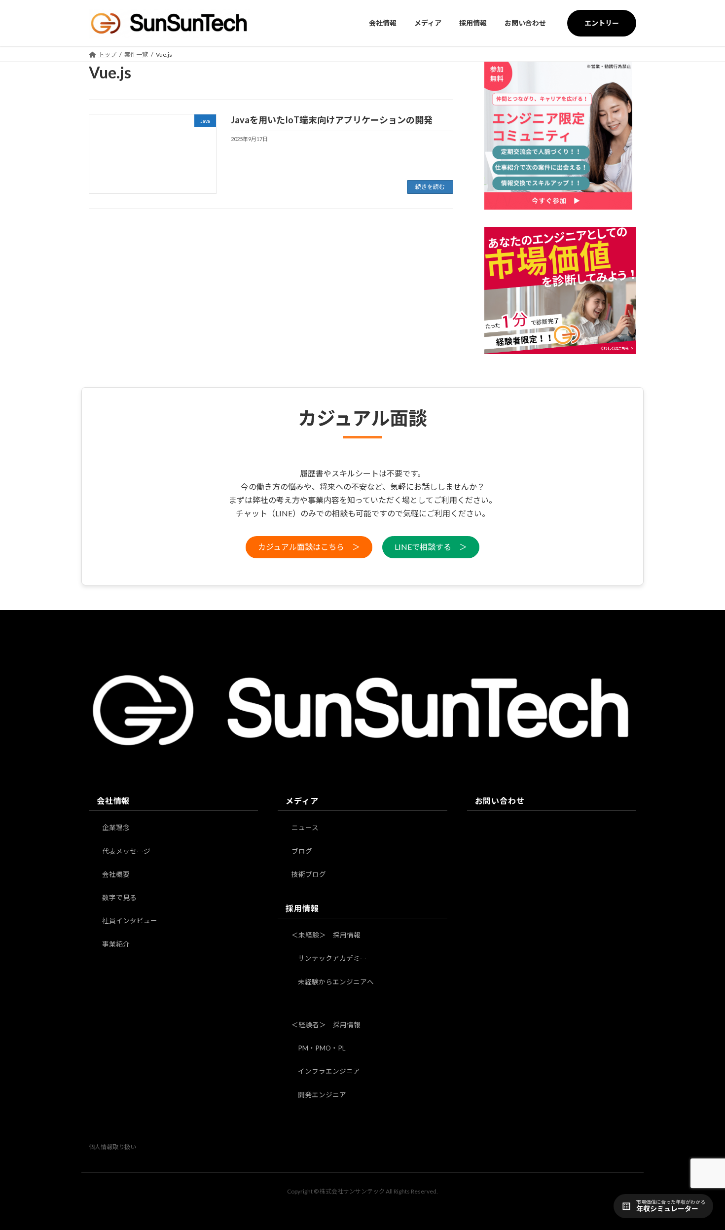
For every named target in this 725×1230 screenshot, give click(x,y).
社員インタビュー (129, 921)
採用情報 (302, 908)
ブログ (301, 851)
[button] (309, 547)
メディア (302, 800)
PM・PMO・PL (322, 1048)
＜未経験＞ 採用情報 (326, 935)
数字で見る (119, 898)
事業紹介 (116, 944)
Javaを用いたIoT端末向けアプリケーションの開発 (332, 119)
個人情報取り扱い (112, 1147)
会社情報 (113, 800)
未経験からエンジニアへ (336, 982)
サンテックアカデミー (332, 959)
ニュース (305, 828)
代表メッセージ (126, 851)
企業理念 (116, 828)
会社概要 (116, 874)
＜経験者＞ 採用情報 (326, 1025)
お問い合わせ (500, 800)
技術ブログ (308, 874)
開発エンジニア (322, 1095)
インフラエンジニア (329, 1072)
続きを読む (430, 186)
